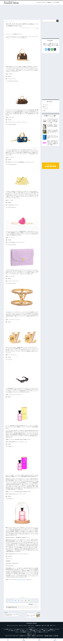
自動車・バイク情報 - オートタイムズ (49, 630)
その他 (44, 110)
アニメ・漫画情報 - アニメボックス (32, 629)
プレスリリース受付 (55, 2)
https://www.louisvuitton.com (22, 579)
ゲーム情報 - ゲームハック (44, 629)
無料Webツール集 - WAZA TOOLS (37, 635)
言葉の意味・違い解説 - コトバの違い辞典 (51, 635)
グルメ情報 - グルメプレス (8, 629)
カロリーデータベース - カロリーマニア (12, 635)
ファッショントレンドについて (41, 2)
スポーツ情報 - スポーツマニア (13, 630)
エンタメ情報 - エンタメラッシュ (19, 629)
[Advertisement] (31, 11)
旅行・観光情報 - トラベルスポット (35, 630)
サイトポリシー (31, 625)
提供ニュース (45, 106)
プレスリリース (36, 604)
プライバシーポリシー (23, 625)
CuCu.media (46, 108)
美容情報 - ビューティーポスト (54, 629)
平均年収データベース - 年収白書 (25, 635)
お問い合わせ (49, 2)
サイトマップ (53, 625)
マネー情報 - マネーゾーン (24, 630)
